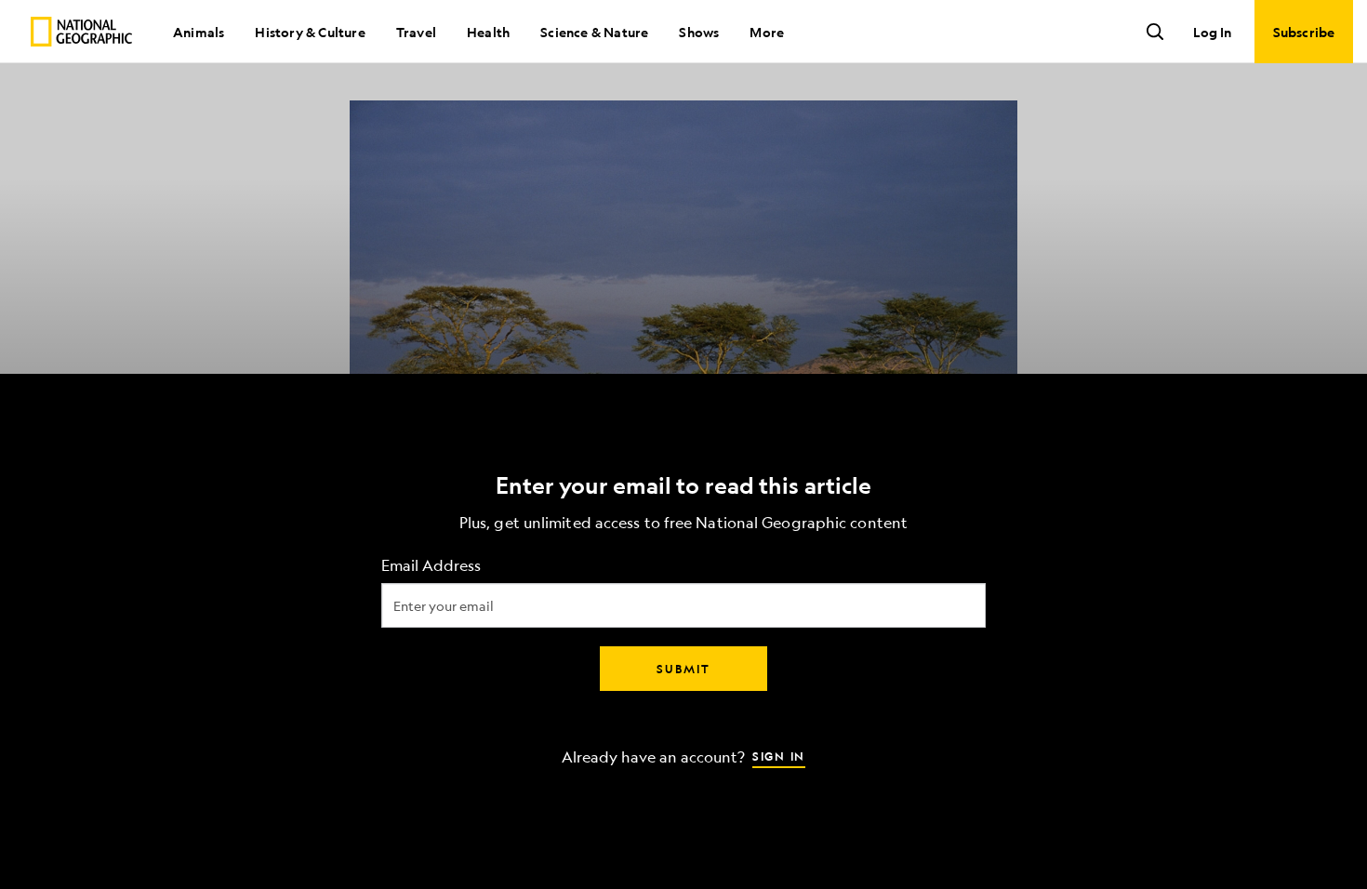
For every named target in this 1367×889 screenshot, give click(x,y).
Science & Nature (594, 31)
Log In (1212, 31)
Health (488, 31)
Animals (198, 31)
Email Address (431, 566)
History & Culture (310, 31)
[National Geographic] (81, 31)
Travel (416, 31)
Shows (699, 31)
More (767, 31)
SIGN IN (778, 756)
